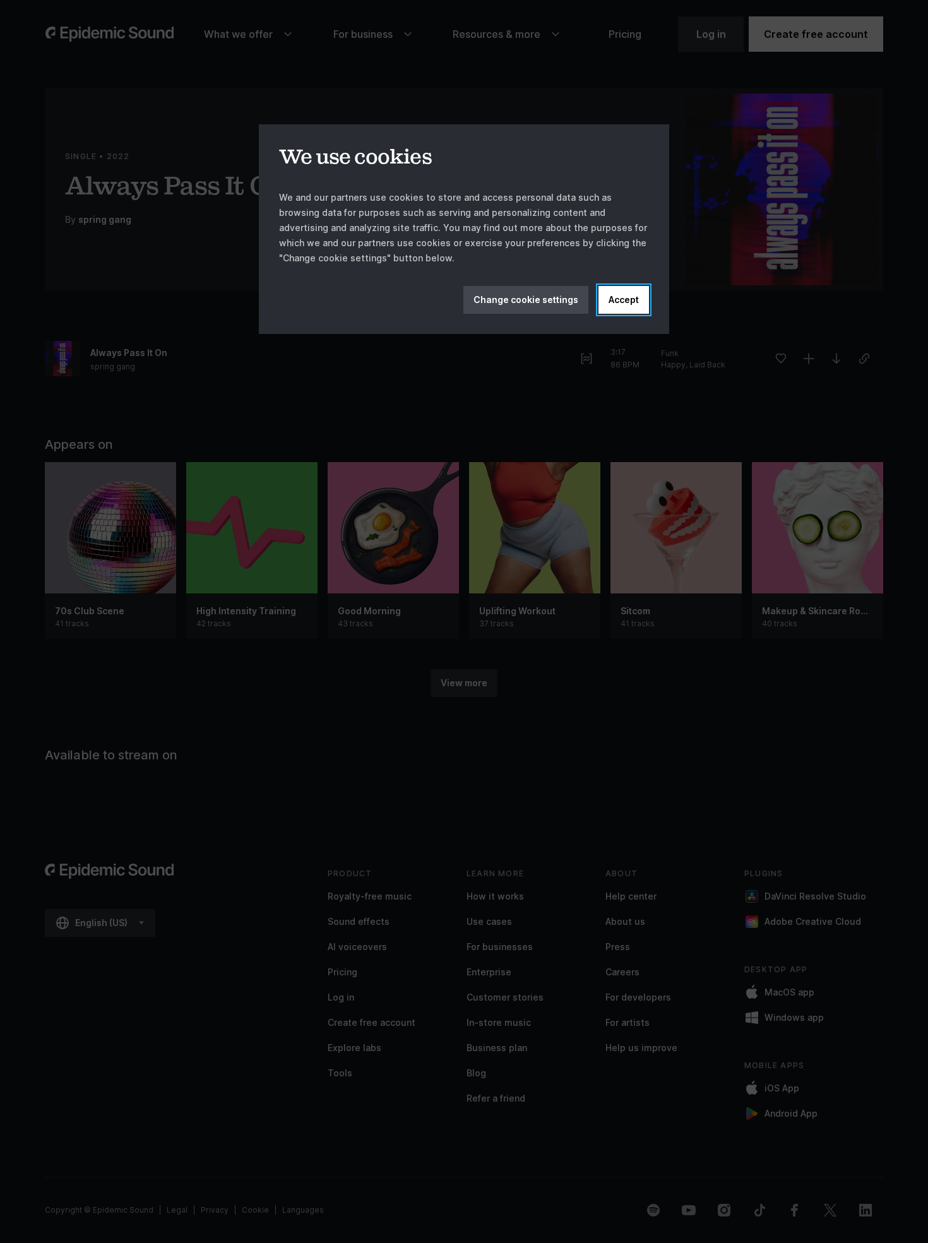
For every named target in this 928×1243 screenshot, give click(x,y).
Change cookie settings (525, 299)
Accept (624, 299)
